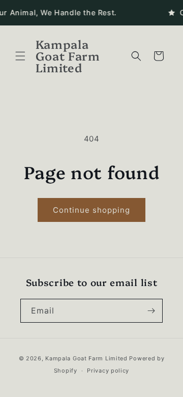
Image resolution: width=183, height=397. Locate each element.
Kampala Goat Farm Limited (86, 358)
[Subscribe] (151, 311)
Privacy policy (108, 370)
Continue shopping (91, 210)
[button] (20, 56)
